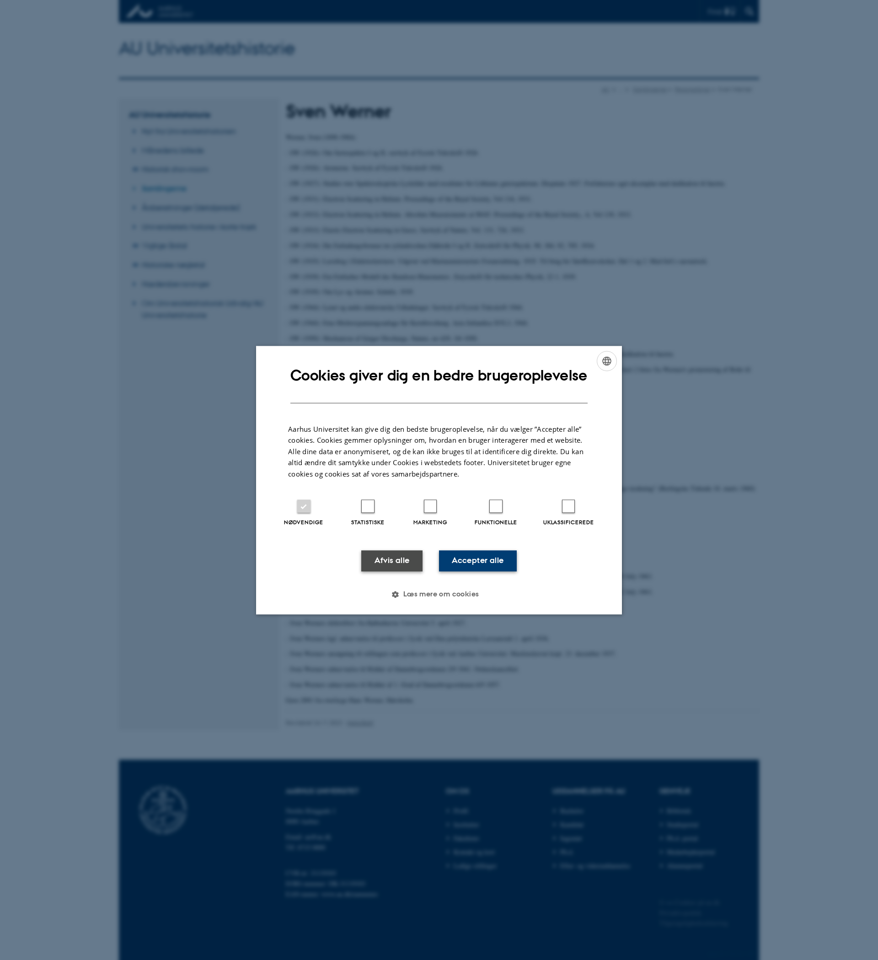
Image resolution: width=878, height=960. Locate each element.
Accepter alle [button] (477, 561)
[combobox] (606, 360)
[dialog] (439, 480)
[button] (439, 594)
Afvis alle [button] (392, 561)
